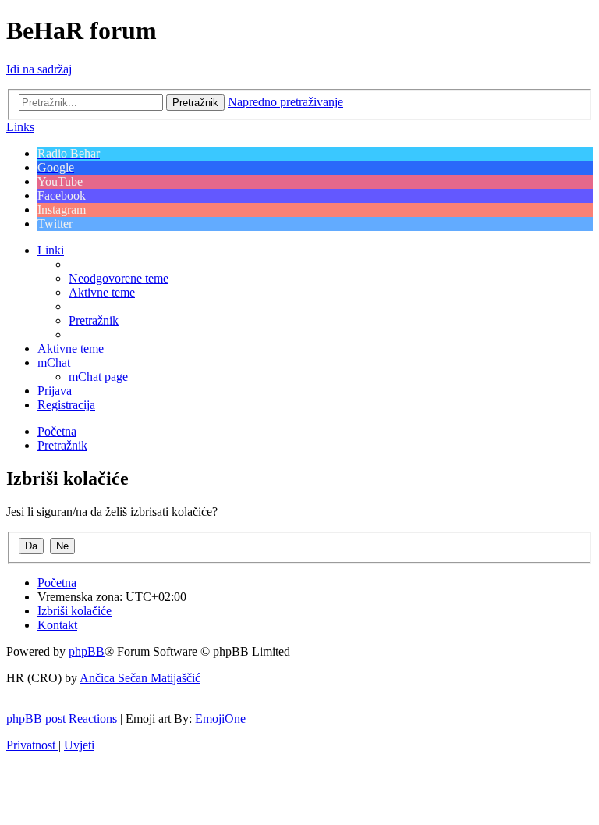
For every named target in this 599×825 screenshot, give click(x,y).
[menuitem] (118, 278)
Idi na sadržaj (39, 69)
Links (20, 126)
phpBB (87, 651)
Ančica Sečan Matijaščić (140, 678)
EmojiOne (220, 718)
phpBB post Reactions (61, 718)
